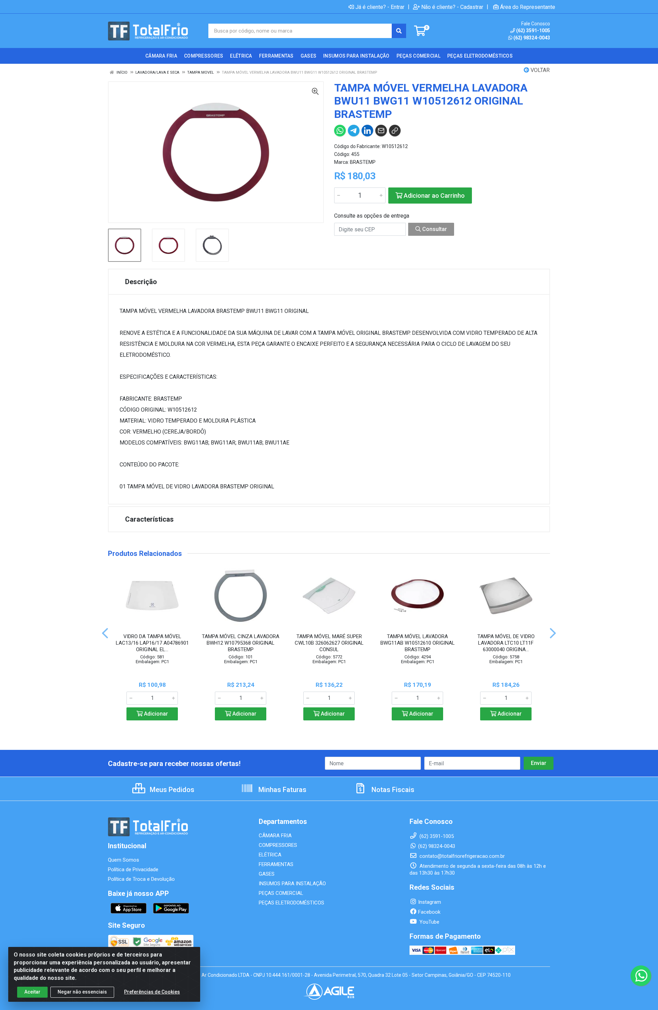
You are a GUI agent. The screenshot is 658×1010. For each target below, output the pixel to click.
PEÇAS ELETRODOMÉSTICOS (291, 903)
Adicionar (155, 713)
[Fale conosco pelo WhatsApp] (641, 975)
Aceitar (32, 992)
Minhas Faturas (281, 790)
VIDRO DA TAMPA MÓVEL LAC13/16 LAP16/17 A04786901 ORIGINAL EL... (152, 643)
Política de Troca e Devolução (141, 879)
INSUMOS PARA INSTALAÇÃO (292, 883)
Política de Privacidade (133, 869)
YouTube (428, 922)
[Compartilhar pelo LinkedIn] (367, 130)
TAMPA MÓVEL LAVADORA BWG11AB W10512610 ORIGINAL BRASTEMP (417, 643)
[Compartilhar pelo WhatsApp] (340, 130)
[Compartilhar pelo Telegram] (354, 130)
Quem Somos (123, 860)
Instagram (429, 902)
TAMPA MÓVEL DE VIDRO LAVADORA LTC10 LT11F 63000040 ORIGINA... (506, 643)
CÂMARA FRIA (275, 835)
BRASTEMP (363, 162)
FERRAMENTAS (276, 864)
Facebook (429, 912)
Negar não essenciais (82, 992)
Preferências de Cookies (152, 992)
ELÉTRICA (270, 855)
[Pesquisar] (399, 31)
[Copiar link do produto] (395, 130)
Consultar (434, 229)
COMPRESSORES (278, 845)
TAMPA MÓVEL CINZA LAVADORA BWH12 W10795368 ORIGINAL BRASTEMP (240, 643)
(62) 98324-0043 (531, 37)
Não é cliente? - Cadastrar (452, 7)
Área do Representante (527, 7)
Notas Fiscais (392, 790)
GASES (267, 874)
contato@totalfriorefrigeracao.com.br (461, 856)
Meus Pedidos (171, 790)
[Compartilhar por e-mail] (381, 130)
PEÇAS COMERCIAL (281, 893)
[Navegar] (105, 633)
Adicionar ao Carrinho (433, 195)
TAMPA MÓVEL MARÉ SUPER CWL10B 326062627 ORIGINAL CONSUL (329, 643)
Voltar (539, 70)
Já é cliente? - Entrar (379, 7)
